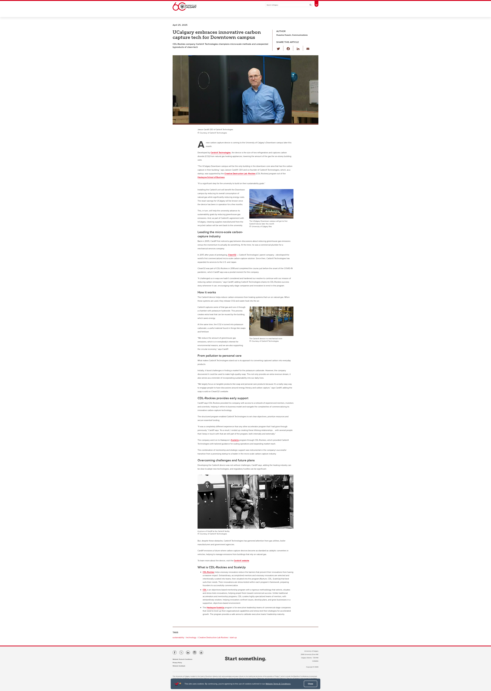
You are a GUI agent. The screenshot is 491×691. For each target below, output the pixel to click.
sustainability (178, 637)
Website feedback (179, 666)
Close (310, 683)
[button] (279, 48)
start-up (233, 637)
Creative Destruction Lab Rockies (213, 637)
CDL (205, 589)
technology (191, 637)
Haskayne (211, 607)
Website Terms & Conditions (278, 683)
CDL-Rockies (208, 572)
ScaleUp (220, 607)
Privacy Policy (177, 662)
